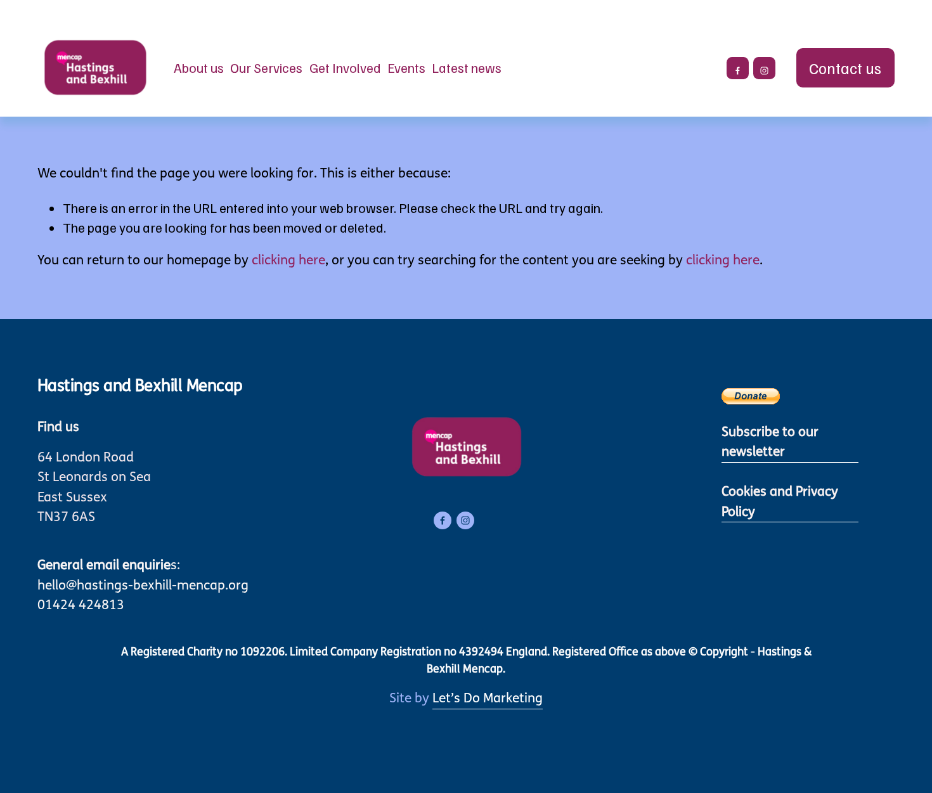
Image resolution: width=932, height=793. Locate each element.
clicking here (288, 261)
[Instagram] (764, 68)
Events (406, 67)
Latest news (467, 67)
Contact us (845, 67)
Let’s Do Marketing (487, 699)
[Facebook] (738, 68)
